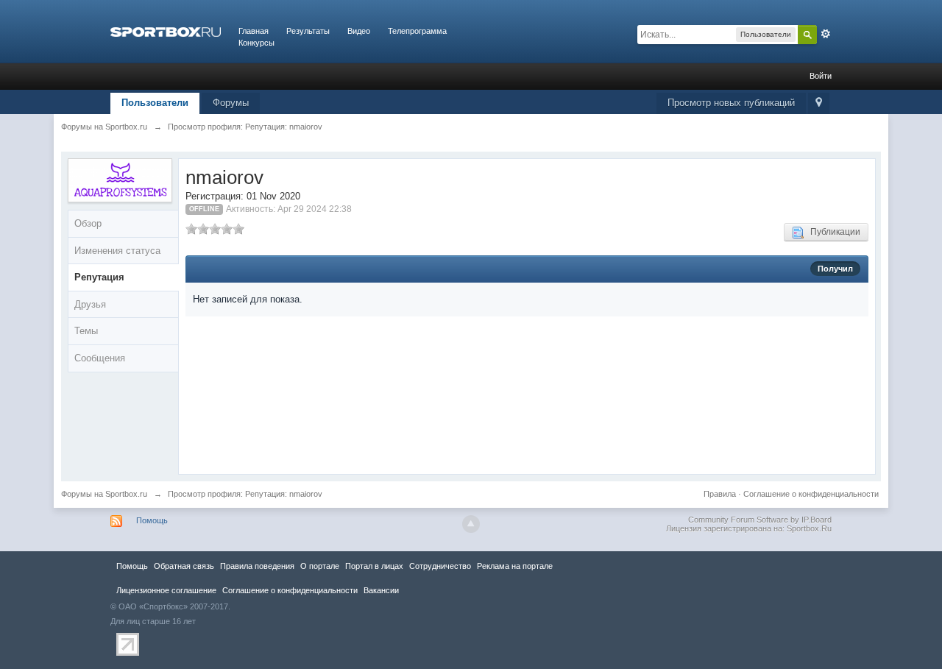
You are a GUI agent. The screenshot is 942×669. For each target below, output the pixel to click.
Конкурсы (256, 42)
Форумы (231, 102)
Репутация (99, 277)
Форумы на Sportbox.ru (104, 493)
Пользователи (154, 102)
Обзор (88, 223)
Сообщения (99, 358)
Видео (358, 30)
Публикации (832, 232)
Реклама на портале (515, 566)
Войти (821, 75)
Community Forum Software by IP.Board (760, 519)
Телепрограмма (417, 30)
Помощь (152, 520)
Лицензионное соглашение (166, 590)
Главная (253, 30)
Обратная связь (184, 566)
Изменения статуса (117, 250)
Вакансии (381, 590)
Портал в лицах (374, 566)
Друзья (90, 304)
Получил (835, 268)
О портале (319, 566)
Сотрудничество (440, 566)
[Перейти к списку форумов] (165, 30)
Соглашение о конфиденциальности (811, 493)
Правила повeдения (257, 566)
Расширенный (826, 34)
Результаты (308, 30)
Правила (720, 493)
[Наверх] (471, 524)
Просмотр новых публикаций (731, 102)
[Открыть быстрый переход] (818, 103)
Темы (86, 330)
